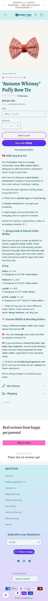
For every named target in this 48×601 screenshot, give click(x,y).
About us (9, 476)
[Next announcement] (43, 5)
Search (8, 524)
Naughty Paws (26, 598)
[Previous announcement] (5, 5)
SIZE (4, 108)
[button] (5, 15)
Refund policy (12, 518)
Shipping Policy (12, 494)
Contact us (10, 488)
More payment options (24, 149)
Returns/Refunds (13, 500)
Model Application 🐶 (15, 482)
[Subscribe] (38, 542)
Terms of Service (13, 512)
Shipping (5, 104)
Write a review (24, 443)
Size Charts (10, 506)
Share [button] (7, 402)
